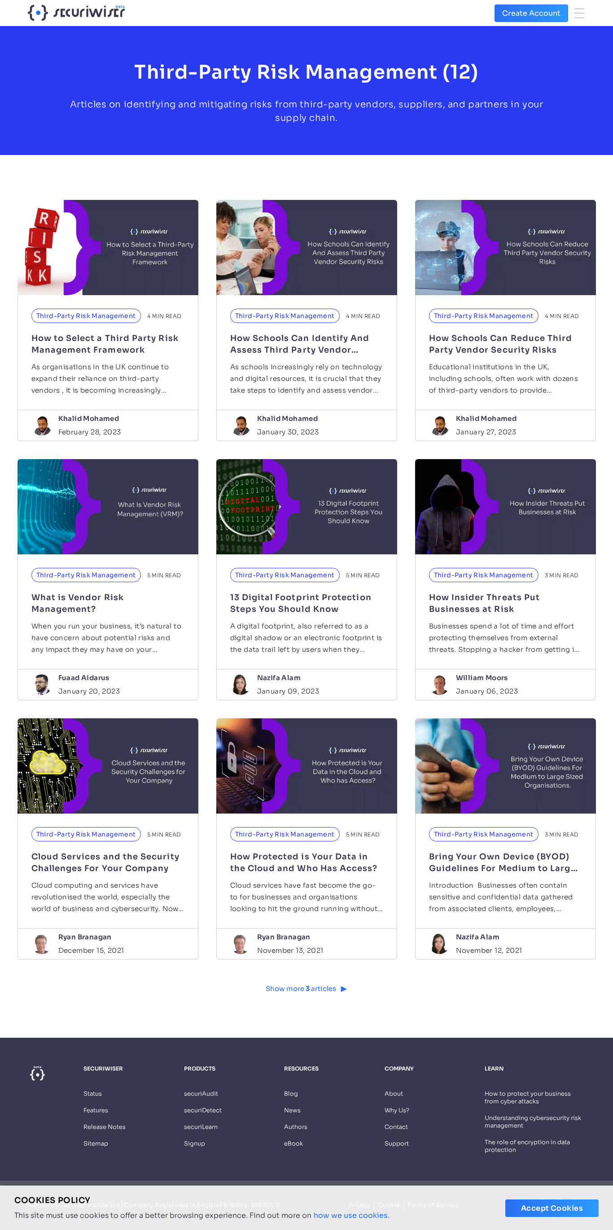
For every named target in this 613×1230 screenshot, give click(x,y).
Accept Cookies (552, 1208)
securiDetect (203, 1110)
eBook (293, 1143)
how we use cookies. (352, 1215)
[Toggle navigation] (579, 13)
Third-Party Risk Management (86, 316)
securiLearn (201, 1127)
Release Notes (104, 1127)
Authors (295, 1127)
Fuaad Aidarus (83, 677)
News (292, 1110)
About (394, 1093)
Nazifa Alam (279, 677)
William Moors (482, 677)
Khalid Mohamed (88, 418)
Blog (291, 1093)
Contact (396, 1127)
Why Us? (397, 1110)
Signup (194, 1143)
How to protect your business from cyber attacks (528, 1097)
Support (397, 1143)
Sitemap (95, 1143)
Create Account (531, 13)
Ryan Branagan (85, 937)
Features (95, 1110)
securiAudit (201, 1093)
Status (92, 1093)
